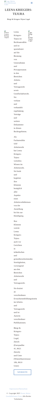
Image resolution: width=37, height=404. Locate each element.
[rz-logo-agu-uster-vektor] (10, 1)
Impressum (13, 389)
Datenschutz (23, 389)
